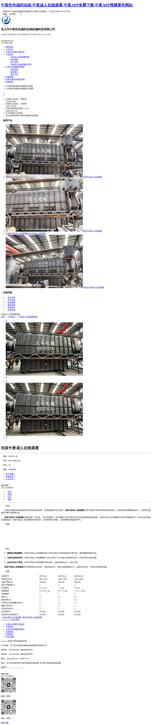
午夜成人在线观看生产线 (20, 64)
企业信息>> (10, 479)
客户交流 (14, 74)
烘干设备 (14, 62)
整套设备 (11, 305)
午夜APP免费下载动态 (15, 52)
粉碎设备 (14, 59)
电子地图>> (10, 474)
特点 (9, 497)
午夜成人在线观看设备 (19, 57)
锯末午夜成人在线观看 (36, 233)
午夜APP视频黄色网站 (15, 67)
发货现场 (14, 69)
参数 (9, 499)
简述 (9, 492)
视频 (9, 494)
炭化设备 (11, 297)
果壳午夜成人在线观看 (92, 231)
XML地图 (10, 637)
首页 (3, 317)
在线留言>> (10, 476)
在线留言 (9, 82)
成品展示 (14, 72)
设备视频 (9, 77)
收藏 (5, 14)
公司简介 (9, 49)
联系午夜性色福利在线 (15, 79)
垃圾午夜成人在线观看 (92, 177)
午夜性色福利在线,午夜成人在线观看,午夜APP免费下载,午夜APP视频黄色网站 (67, 5)
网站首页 (9, 47)
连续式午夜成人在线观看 (93, 287)
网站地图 (5, 723)
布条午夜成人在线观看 (11, 617)
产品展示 (9, 54)
